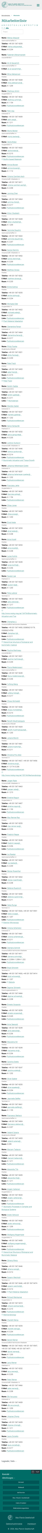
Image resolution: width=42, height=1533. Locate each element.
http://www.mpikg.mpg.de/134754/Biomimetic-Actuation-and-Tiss (19, 614)
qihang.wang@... (14, 1269)
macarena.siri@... (14, 1051)
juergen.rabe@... (14, 789)
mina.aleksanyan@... (15, 83)
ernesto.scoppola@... (15, 1013)
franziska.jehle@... (14, 494)
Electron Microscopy (11, 923)
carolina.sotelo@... (15, 1070)
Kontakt (6, 1474)
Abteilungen (8, 1478)
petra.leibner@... (14, 602)
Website (12, 982)
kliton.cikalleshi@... (15, 222)
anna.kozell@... (13, 548)
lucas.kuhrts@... (14, 565)
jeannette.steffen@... (15, 1107)
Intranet (21, 1482)
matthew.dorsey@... (15, 279)
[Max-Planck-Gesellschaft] (12, 1517)
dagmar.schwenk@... (15, 996)
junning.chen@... (14, 202)
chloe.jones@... (13, 514)
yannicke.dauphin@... (16, 239)
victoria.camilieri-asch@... (17, 185)
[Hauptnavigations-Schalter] (38, 5)
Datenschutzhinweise (14, 1524)
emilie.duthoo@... (14, 296)
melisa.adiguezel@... (15, 47)
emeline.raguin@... (15, 806)
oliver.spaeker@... (14, 1087)
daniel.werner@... (14, 1352)
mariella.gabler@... (15, 415)
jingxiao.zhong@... (15, 1425)
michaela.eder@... (14, 313)
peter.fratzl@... (13, 372)
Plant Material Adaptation (13, 321)
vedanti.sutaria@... (15, 1141)
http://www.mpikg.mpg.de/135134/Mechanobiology (20, 775)
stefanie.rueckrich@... (16, 897)
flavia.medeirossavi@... (16, 676)
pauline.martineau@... (16, 659)
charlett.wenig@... (14, 1329)
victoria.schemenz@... (16, 937)
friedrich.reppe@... (14, 843)
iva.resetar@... (13, 863)
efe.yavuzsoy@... (14, 1405)
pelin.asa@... (12, 120)
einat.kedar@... (13, 531)
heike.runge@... (13, 914)
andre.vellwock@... (15, 1224)
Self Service (21, 1492)
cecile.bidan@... (13, 151)
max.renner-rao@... (15, 826)
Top (37, 1472)
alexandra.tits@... (14, 1178)
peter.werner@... (14, 1388)
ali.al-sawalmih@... (15, 69)
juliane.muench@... (15, 747)
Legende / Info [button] (8, 1461)
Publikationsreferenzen (15, 106)
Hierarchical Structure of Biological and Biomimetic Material (17, 1253)
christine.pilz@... (14, 764)
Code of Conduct (21, 1503)
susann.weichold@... (15, 1286)
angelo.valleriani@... (15, 1198)
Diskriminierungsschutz (21, 1508)
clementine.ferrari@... (16, 335)
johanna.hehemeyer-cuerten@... (20, 474)
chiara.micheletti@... (15, 710)
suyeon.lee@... (13, 585)
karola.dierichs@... (15, 259)
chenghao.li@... (13, 633)
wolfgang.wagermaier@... (17, 1244)
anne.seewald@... (14, 1031)
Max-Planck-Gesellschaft (21, 1498)
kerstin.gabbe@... (14, 395)
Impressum (31, 1524)
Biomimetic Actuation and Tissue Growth (19, 460)
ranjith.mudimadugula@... (17, 730)
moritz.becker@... (14, 137)
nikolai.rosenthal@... (15, 880)
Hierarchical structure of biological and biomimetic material (17, 643)
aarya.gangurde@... (15, 435)
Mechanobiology (9, 1315)
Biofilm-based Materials (12, 159)
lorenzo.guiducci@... (15, 452)
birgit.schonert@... (14, 976)
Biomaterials (13, 401)
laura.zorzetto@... (14, 1445)
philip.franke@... (14, 355)
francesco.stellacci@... (16, 1124)
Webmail (21, 1487)
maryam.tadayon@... (15, 1158)
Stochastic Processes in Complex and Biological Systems (17, 1208)
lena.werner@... (13, 1371)
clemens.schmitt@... (15, 957)
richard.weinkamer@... (16, 1306)
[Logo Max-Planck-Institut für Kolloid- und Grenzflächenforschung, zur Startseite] (17, 5)
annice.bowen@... (14, 168)
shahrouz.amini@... (15, 100)
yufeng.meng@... (14, 693)
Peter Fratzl (7, 381)
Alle (7, 28)
